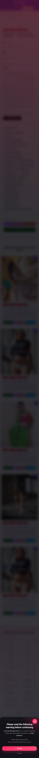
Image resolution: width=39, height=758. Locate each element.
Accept (19, 748)
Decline (19, 753)
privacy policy (27, 742)
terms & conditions (14, 742)
